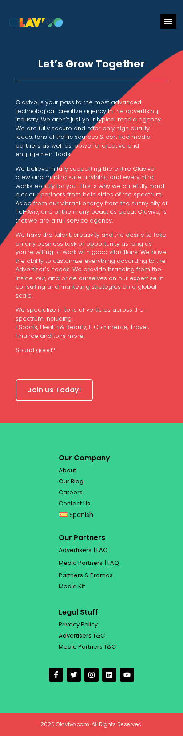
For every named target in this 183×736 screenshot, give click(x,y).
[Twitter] (74, 675)
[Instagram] (91, 675)
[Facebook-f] (56, 675)
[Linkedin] (109, 675)
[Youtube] (127, 675)
